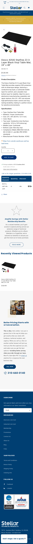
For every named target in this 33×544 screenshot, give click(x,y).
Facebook (10, 484)
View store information (10, 169)
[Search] (25, 8)
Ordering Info (8, 472)
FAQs (5, 449)
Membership (7, 428)
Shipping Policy (8, 468)
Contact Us (7, 436)
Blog (5, 445)
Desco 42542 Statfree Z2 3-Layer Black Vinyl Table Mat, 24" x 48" (8, 281)
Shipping (3, 75)
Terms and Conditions (10, 460)
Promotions (7, 432)
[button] (4, 8)
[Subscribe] (29, 410)
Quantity (3, 147)
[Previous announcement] (3, 20)
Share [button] (5, 194)
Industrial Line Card (10, 424)
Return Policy (8, 464)
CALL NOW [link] (9, 366)
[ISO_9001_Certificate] (16, 501)
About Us (6, 440)
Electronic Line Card (10, 420)
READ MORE (16, 245)
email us (24, 355)
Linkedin (9, 488)
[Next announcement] (30, 20)
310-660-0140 (16, 533)
